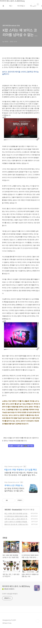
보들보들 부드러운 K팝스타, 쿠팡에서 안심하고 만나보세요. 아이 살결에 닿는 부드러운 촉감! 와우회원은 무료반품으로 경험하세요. (20, 473)
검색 (33, 4)
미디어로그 (21, 6)
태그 (10, 6)
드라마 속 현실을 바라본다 (10, 594)
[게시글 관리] (12, 500)
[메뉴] (37, 4)
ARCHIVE (8, 509)
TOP (37, 621)
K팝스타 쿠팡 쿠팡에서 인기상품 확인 (20, 469)
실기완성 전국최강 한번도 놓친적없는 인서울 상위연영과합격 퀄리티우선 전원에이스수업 (14, 489)
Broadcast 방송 (17, 509)
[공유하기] (9, 500)
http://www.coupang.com (13, 466)
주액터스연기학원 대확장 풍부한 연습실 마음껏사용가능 (14, 485)
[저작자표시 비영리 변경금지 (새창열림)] (27, 500)
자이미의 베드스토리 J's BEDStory (16, 586)
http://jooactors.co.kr (11, 482)
